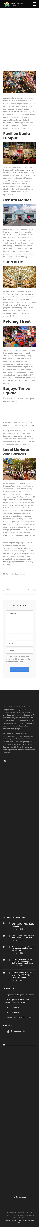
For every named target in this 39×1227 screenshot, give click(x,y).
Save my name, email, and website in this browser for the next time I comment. (18, 659)
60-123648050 (13, 1012)
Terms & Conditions (26, 1220)
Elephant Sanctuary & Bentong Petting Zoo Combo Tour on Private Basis (23, 948)
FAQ (19, 1223)
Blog (15, 16)
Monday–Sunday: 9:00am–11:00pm (20, 1017)
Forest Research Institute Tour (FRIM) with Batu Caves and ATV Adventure (23, 924)
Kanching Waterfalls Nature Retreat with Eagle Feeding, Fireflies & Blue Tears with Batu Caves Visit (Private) (23, 975)
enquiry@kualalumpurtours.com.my (20, 995)
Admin (7, 16)
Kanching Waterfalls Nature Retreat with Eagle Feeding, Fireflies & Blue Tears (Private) (23, 961)
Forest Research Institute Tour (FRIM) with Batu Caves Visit (23, 936)
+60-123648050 (13, 1007)
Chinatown (17, 350)
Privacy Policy (10, 1220)
